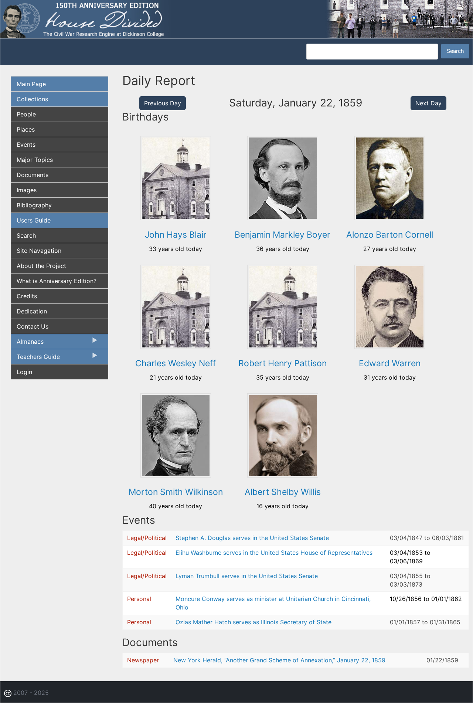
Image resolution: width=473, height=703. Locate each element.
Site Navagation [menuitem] (39, 250)
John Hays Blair (176, 235)
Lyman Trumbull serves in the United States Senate (247, 576)
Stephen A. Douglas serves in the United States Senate (252, 537)
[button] (175, 217)
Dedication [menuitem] (32, 311)
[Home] (236, 18)
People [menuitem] (26, 114)
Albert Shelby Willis (283, 492)
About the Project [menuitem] (41, 265)
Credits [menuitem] (27, 296)
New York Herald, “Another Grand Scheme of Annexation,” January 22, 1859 (279, 660)
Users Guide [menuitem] (34, 220)
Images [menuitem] (27, 190)
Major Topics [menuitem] (35, 159)
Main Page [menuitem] (31, 84)
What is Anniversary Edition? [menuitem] (56, 281)
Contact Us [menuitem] (32, 326)
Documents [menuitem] (32, 175)
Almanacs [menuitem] (27, 343)
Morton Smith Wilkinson (176, 492)
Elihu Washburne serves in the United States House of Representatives (274, 552)
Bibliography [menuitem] (34, 205)
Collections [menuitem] (32, 99)
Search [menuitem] (26, 235)
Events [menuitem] (26, 144)
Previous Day (162, 103)
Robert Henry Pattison (282, 363)
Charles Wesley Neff (175, 363)
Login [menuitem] (24, 372)
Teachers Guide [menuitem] (35, 358)
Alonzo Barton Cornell (389, 235)
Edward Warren (390, 363)
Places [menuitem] (26, 129)
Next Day (428, 103)
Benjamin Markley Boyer (282, 235)
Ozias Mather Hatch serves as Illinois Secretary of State (253, 622)
